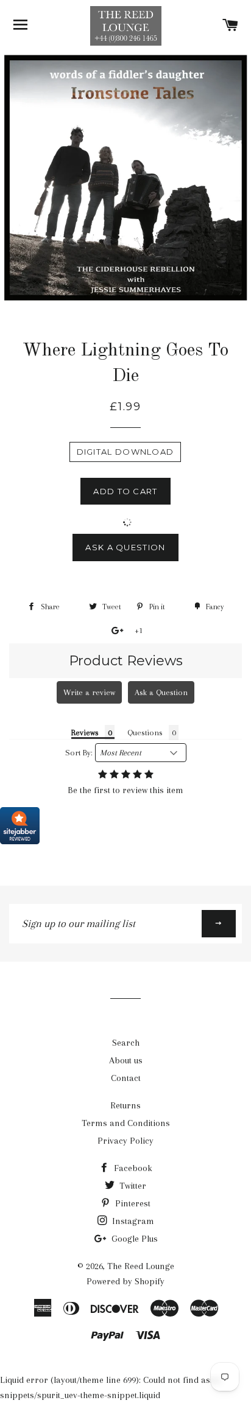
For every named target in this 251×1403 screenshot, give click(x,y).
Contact (126, 1077)
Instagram (132, 1221)
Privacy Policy (125, 1140)
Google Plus (133, 1238)
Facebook (131, 1168)
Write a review (89, 692)
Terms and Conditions (126, 1123)
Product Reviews (126, 661)
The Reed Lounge (140, 1266)
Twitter (131, 1185)
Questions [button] (145, 732)
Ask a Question (125, 547)
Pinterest (131, 1203)
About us (126, 1060)
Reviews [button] (85, 732)
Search (126, 1042)
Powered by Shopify (125, 1281)
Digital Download (125, 452)
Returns (125, 1105)
